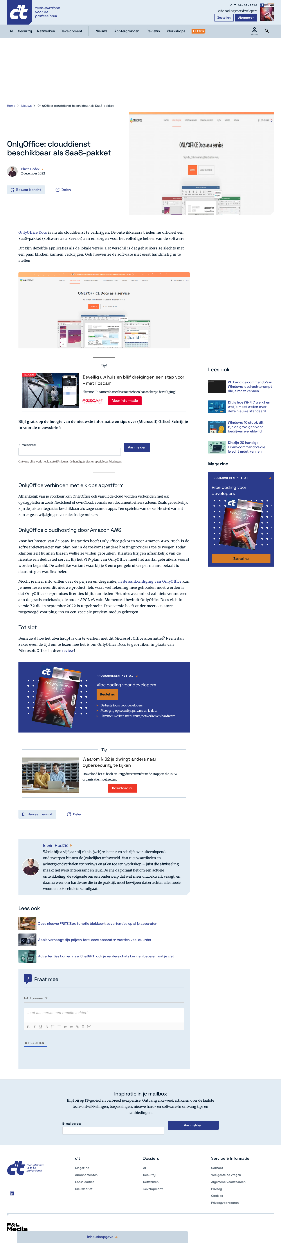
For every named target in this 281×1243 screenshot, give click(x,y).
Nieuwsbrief (83, 1189)
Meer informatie (125, 400)
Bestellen (224, 18)
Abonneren (246, 18)
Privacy (216, 1189)
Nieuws (101, 31)
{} (83, 1026)
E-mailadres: (27, 445)
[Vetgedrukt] (28, 1027)
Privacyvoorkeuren (225, 1203)
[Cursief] (34, 1027)
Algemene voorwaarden (228, 1182)
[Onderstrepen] (41, 1027)
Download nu (122, 788)
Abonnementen (86, 1175)
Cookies (217, 1196)
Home (11, 106)
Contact (217, 1168)
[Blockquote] (65, 1027)
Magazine (82, 1168)
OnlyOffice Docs (33, 232)
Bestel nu (107, 694)
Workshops (176, 31)
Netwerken (151, 1182)
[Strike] (47, 1027)
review (68, 650)
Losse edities (84, 1182)
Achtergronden (126, 31)
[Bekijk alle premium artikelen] (198, 31)
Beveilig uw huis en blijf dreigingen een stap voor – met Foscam (133, 380)
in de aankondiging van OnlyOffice (149, 581)
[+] (89, 1026)
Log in (13, 181)
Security (149, 1175)
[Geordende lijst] (53, 1027)
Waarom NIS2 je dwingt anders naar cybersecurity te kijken (119, 762)
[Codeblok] (71, 1027)
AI (144, 1168)
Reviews (153, 31)
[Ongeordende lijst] (59, 1027)
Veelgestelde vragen (226, 1175)
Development (152, 1189)
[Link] (77, 1027)
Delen (66, 189)
